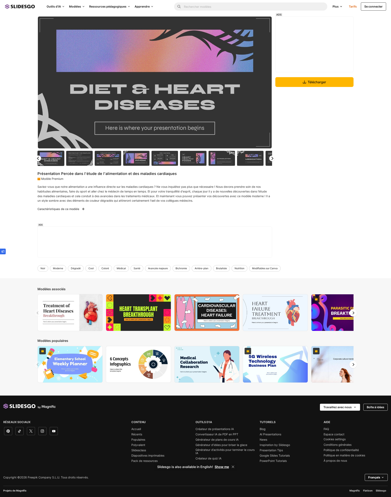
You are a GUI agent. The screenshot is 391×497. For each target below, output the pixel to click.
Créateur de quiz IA (208, 458)
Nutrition (239, 268)
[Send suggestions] (3, 251)
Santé (137, 268)
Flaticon (367, 490)
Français (374, 477)
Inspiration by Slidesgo (275, 445)
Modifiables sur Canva (265, 268)
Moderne (58, 268)
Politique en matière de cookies (344, 455)
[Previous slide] (38, 313)
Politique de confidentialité (341, 450)
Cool (91, 268)
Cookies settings (335, 439)
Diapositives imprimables (147, 455)
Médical (121, 268)
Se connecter (373, 6)
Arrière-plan (201, 268)
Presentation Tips (271, 450)
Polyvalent (138, 445)
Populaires (138, 439)
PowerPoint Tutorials (273, 461)
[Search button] (179, 6)
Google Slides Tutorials (275, 455)
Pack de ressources (144, 461)
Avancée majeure (158, 268)
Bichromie (181, 268)
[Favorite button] (254, 23)
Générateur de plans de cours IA (217, 439)
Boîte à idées (375, 407)
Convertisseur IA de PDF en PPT (217, 434)
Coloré (105, 268)
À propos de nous (335, 460)
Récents (136, 434)
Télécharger (317, 82)
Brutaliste (221, 268)
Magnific (354, 490)
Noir (43, 268)
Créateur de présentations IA (215, 429)
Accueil (136, 429)
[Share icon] (265, 23)
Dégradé (76, 268)
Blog (263, 429)
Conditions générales (337, 444)
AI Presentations (270, 434)
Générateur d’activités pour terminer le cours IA (225, 451)
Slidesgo (381, 490)
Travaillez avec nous (337, 407)
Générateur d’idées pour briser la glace (221, 445)
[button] (272, 158)
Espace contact (334, 434)
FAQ (326, 429)
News (263, 439)
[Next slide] (265, 82)
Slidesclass (138, 450)
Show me (222, 467)
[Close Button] (233, 467)
